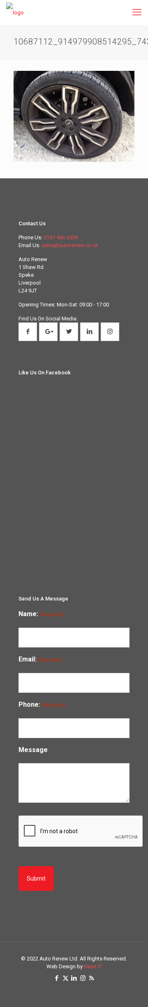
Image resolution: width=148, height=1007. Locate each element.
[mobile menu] (137, 12)
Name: (40, 614)
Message (33, 750)
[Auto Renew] (15, 12)
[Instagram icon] (83, 978)
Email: (40, 659)
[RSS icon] (91, 978)
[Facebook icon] (57, 978)
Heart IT (93, 966)
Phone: (41, 704)
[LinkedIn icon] (74, 978)
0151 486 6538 (61, 237)
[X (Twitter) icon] (65, 978)
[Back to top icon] (137, 995)
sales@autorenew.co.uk (70, 245)
